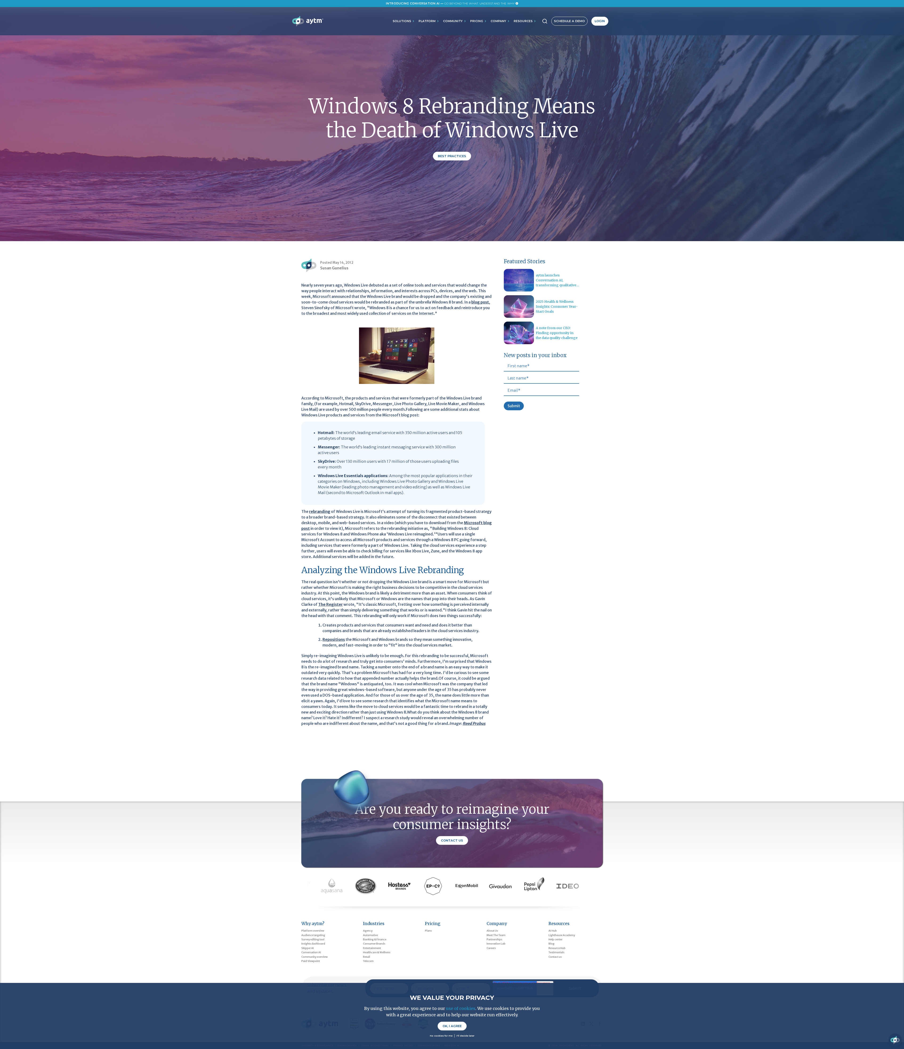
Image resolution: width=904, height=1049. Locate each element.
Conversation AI (311, 952)
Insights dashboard (313, 943)
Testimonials (556, 952)
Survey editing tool (312, 939)
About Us (492, 930)
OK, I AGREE (452, 1026)
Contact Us (452, 840)
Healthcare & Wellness (376, 952)
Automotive (370, 935)
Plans (428, 930)
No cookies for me (441, 1036)
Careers (491, 948)
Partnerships (494, 939)
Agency (367, 930)
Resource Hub (557, 948)
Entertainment (372, 948)
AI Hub (553, 930)
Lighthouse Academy (562, 935)
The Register (330, 604)
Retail (366, 956)
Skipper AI (307, 948)
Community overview (314, 956)
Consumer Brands (374, 943)
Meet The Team (496, 935)
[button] (404, 21)
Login (600, 21)
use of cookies (460, 1008)
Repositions (334, 639)
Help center (555, 939)
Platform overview (312, 930)
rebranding (319, 511)
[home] (307, 21)
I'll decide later (465, 1036)
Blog (551, 943)
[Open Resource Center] (895, 1040)
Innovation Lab (496, 943)
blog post (480, 302)
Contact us (555, 956)
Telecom (368, 961)
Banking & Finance (374, 939)
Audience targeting (313, 935)
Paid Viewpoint (310, 961)
